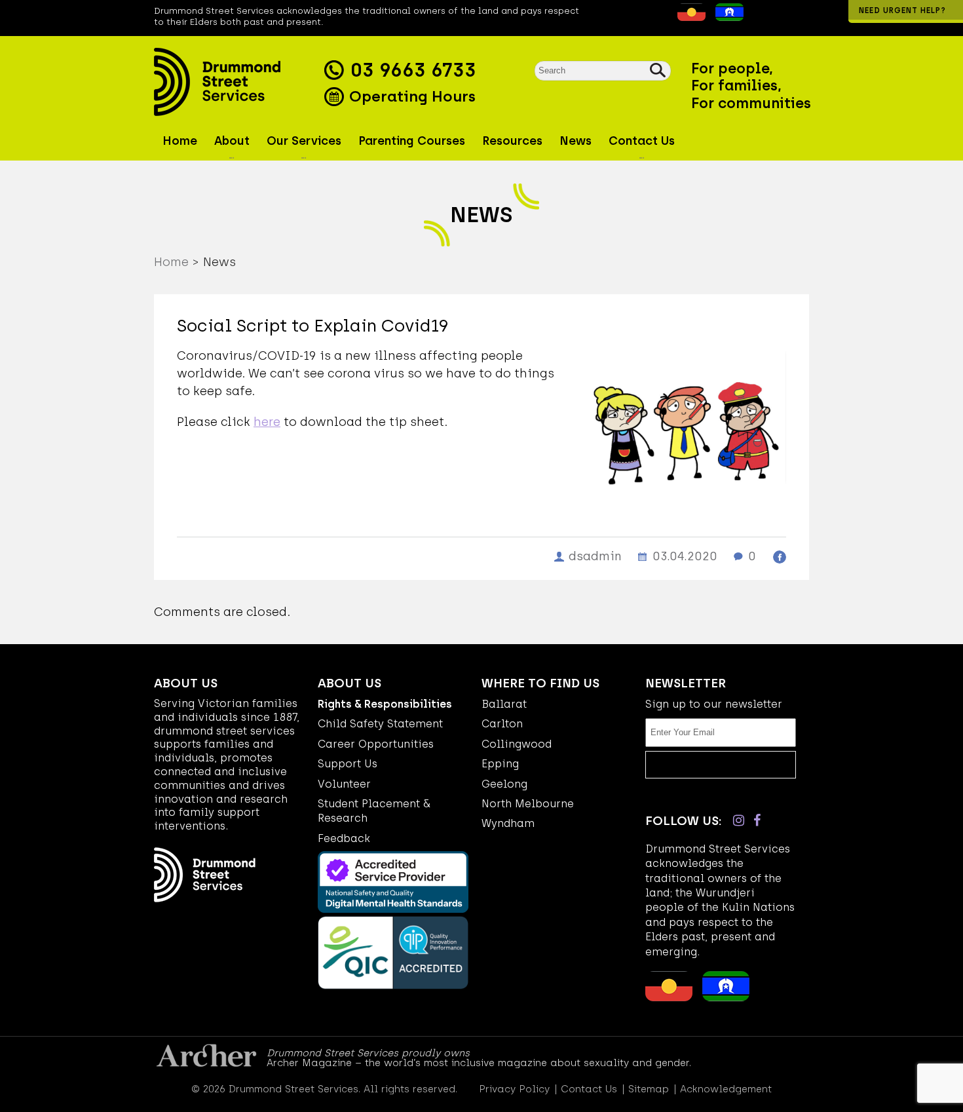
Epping (500, 763)
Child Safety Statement (380, 724)
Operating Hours (410, 96)
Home (179, 141)
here (267, 422)
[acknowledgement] (667, 17)
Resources (512, 141)
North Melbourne (528, 803)
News (575, 141)
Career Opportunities (376, 744)
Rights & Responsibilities (385, 704)
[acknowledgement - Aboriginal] (688, 17)
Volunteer (344, 784)
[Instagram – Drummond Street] (738, 820)
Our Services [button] (304, 141)
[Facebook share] (779, 557)
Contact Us (589, 1089)
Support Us (347, 763)
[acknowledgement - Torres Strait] (726, 17)
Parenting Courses (411, 141)
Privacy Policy (514, 1089)
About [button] (232, 141)
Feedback (344, 838)
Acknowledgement (726, 1089)
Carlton (502, 724)
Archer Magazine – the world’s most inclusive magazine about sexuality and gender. (479, 1063)
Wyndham (508, 823)
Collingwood (517, 744)
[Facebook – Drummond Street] (757, 820)
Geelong (504, 784)
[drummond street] (236, 82)
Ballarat (504, 704)
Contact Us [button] (642, 141)
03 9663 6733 (413, 70)
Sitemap (648, 1089)
